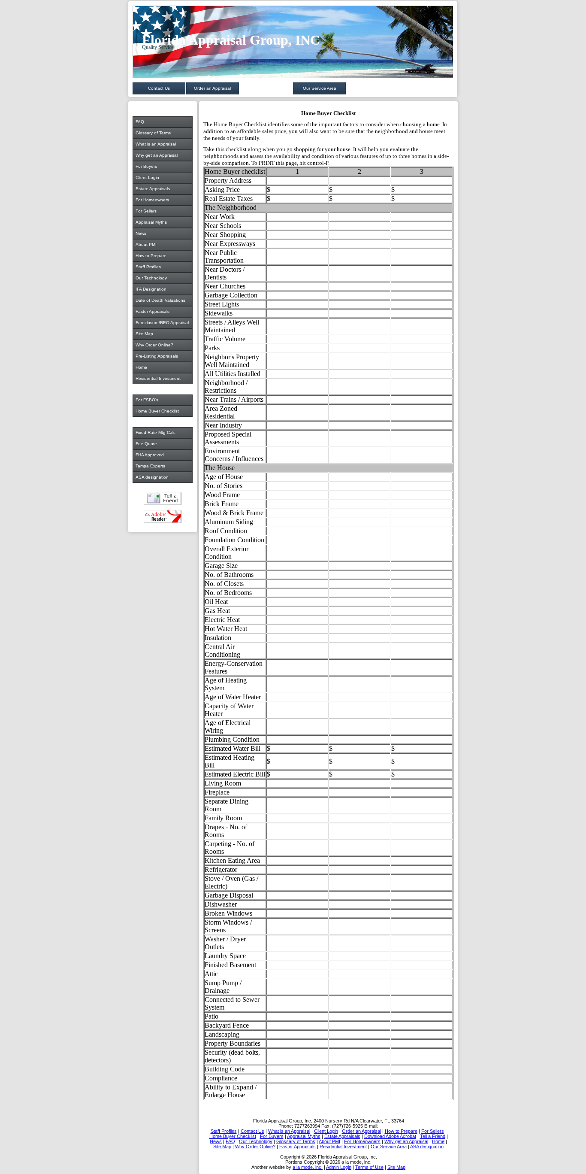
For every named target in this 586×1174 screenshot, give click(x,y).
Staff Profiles (148, 266)
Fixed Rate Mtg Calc (155, 432)
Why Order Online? (154, 345)
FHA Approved (150, 454)
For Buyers (146, 166)
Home (141, 367)
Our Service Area (319, 88)
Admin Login (338, 1167)
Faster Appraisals (152, 311)
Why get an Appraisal (157, 155)
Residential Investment (158, 378)
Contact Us (159, 88)
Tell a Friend (163, 498)
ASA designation (152, 477)
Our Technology (151, 278)
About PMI (146, 244)
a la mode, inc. (308, 1167)
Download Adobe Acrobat (163, 516)
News (141, 233)
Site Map (144, 333)
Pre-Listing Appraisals (157, 356)
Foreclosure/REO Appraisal (162, 322)
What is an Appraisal (156, 144)
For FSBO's (147, 399)
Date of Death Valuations (160, 300)
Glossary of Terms (153, 132)
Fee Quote (146, 443)
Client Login (147, 177)
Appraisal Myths (151, 222)
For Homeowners (152, 199)
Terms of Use (369, 1167)
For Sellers (146, 211)
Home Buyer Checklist (157, 411)
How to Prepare (151, 255)
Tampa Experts (150, 466)
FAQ (140, 121)
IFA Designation (151, 289)
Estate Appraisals (153, 188)
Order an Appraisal (212, 88)
